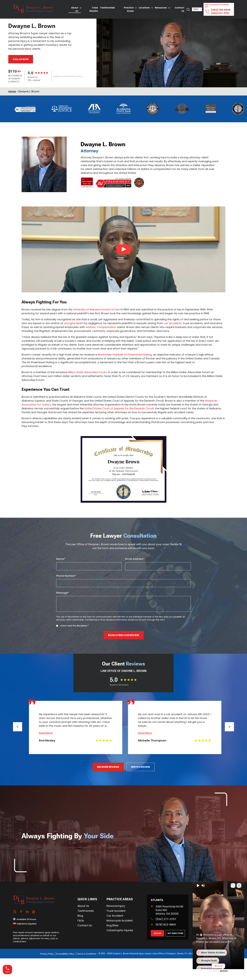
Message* (62, 592)
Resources (161, 7)
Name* (60, 559)
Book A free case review (123, 635)
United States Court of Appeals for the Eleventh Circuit (119, 408)
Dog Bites (112, 925)
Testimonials (107, 7)
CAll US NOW (21, 59)
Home (12, 91)
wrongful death (73, 323)
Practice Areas (129, 9)
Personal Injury (115, 906)
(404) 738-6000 (220, 9)
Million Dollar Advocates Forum (87, 372)
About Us (74, 9)
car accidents (173, 323)
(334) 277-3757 (220, 13)
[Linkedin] (27, 911)
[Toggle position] (233, 885)
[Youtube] (33, 911)
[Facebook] (21, 911)
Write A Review (140, 767)
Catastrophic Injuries (119, 930)
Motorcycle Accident (119, 920)
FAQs (80, 920)
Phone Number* (66, 576)
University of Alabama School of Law (96, 309)
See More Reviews (108, 767)
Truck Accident (116, 911)
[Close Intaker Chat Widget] (239, 885)
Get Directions (175, 933)
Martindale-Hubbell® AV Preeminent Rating (125, 354)
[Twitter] (14, 911)
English (197, 9)
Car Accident (114, 915)
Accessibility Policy (65, 953)
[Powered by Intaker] (224, 971)
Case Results (93, 9)
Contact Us (179, 9)
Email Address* (135, 559)
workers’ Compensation (101, 327)
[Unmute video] (198, 885)
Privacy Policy (47, 953)
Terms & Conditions (86, 953)
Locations (144, 7)
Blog (80, 915)
